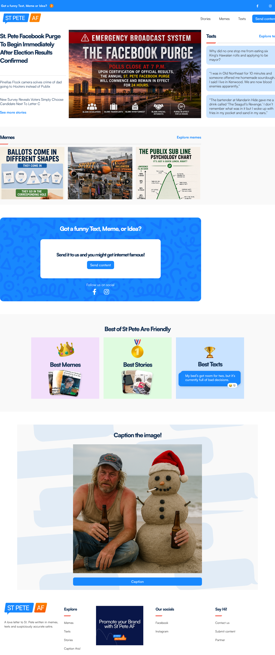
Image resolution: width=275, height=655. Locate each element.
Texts (242, 19)
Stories (205, 19)
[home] (37, 19)
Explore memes (189, 137)
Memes (224, 19)
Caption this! (72, 648)
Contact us (222, 623)
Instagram (162, 631)
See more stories (13, 112)
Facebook (162, 623)
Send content (100, 265)
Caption (137, 581)
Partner (220, 640)
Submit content (225, 631)
